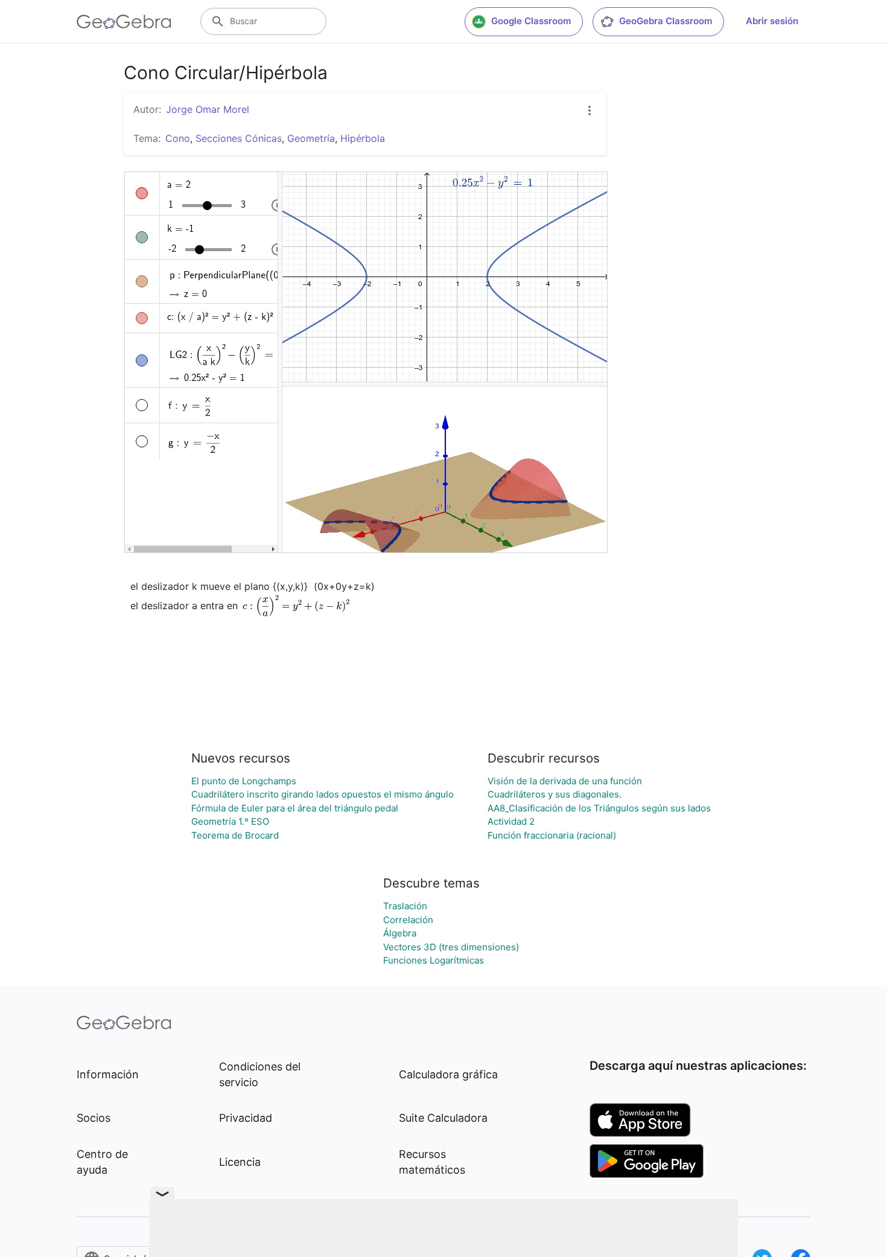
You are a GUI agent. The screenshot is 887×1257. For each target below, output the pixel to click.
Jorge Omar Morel (207, 109)
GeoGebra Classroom (665, 21)
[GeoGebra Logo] (124, 21)
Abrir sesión (772, 21)
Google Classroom (531, 21)
